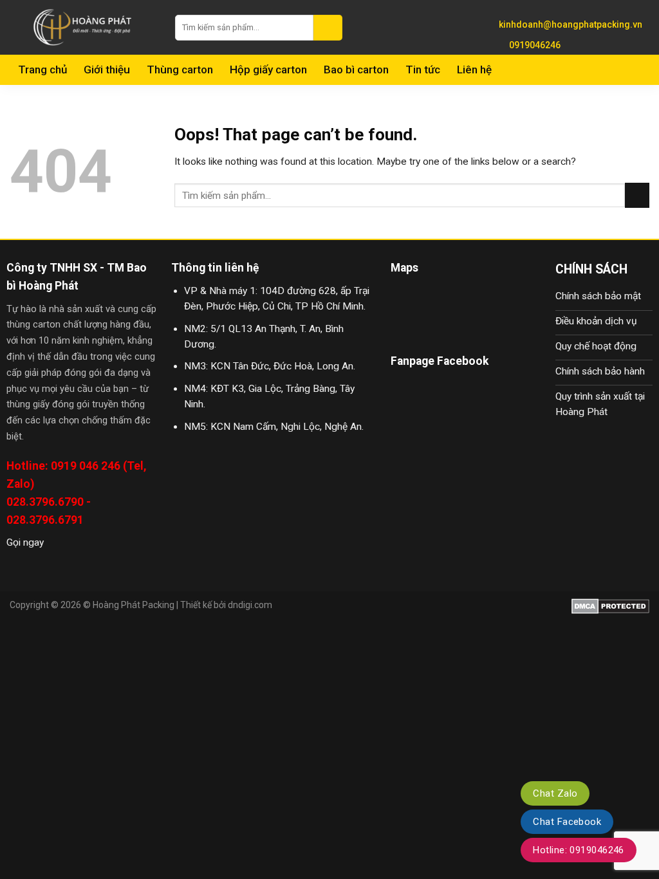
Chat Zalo (555, 793)
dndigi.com (250, 605)
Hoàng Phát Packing (133, 605)
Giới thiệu (107, 69)
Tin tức (422, 69)
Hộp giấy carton (268, 69)
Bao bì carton (356, 69)
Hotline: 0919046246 (578, 850)
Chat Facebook (567, 822)
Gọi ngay (25, 542)
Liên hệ (474, 69)
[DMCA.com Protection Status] (610, 605)
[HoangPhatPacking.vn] (83, 27)
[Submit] (327, 28)
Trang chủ (42, 69)
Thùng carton (180, 69)
